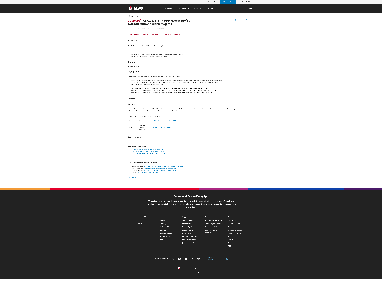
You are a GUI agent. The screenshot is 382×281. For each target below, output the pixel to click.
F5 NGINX (231, 246)
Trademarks (158, 272)
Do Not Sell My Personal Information (201, 272)
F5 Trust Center (234, 224)
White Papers (164, 221)
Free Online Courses (166, 233)
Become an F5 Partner (213, 227)
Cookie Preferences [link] (221, 272)
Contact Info (233, 221)
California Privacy (182, 272)
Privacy (172, 272)
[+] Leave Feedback (189, 243)
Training (162, 240)
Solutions (140, 227)
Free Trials (140, 221)
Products (140, 224)
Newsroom (232, 243)
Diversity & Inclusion (235, 230)
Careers (231, 227)
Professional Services (190, 237)
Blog (229, 237)
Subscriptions (187, 224)
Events (230, 240)
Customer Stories (166, 227)
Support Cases (187, 230)
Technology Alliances (213, 224)
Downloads (186, 233)
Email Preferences (189, 240)
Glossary (162, 224)
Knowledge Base (188, 227)
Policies (166, 272)
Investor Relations (235, 233)
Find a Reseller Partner (213, 221)
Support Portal (187, 221)
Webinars (162, 230)
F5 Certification (165, 237)
